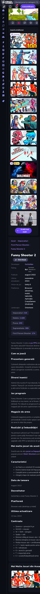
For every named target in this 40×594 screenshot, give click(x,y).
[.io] (3, 73)
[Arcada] (3, 46)
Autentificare (28, 6)
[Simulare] (3, 80)
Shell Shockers (30, 454)
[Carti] (3, 54)
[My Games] (10, 6)
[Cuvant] (3, 65)
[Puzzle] (3, 76)
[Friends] (4, 6)
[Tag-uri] (3, 101)
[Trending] (3, 22)
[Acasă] (3, 10)
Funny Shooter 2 (18, 249)
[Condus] (3, 61)
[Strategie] (3, 88)
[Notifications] (16, 6)
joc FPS (34, 343)
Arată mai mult (25, 230)
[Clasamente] (3, 37)
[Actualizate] (3, 25)
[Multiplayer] (3, 33)
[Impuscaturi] (3, 69)
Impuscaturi (23, 241)
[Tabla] (3, 92)
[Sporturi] (3, 84)
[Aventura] (3, 50)
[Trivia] (3, 95)
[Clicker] (3, 57)
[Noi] (3, 18)
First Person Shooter (20, 245)
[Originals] (3, 29)
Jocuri (13, 241)
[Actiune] (3, 42)
